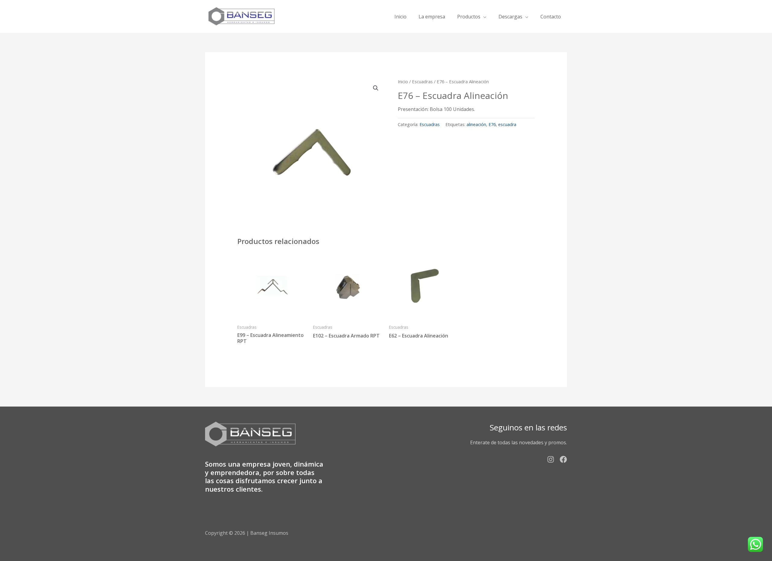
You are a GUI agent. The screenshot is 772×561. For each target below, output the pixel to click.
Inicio (400, 16)
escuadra (507, 124)
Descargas (510, 16)
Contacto (550, 16)
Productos (468, 16)
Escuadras (422, 81)
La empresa (432, 16)
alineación (476, 124)
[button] (375, 88)
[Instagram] (550, 459)
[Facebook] (563, 459)
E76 (492, 124)
